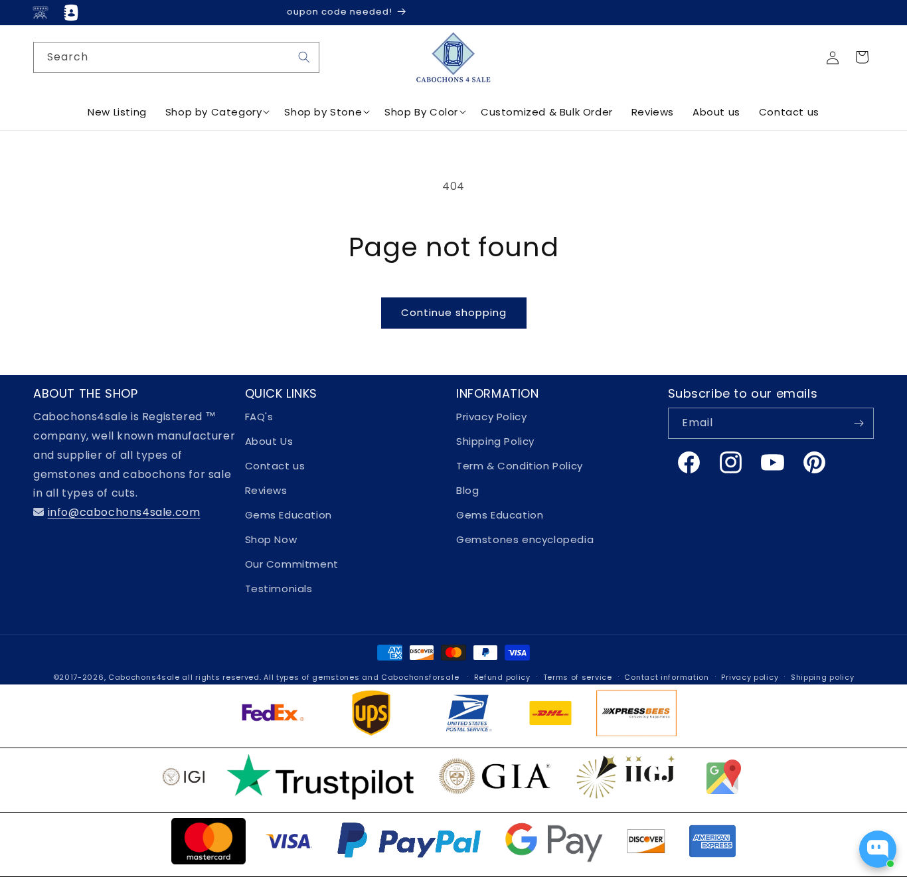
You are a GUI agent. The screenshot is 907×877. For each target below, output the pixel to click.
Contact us (275, 466)
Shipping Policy (495, 441)
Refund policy (502, 677)
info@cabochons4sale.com (124, 512)
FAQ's (259, 417)
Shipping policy (823, 677)
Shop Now (271, 539)
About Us (269, 441)
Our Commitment (292, 564)
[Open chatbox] (877, 849)
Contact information (666, 677)
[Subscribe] (858, 423)
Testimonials (279, 589)
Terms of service (577, 677)
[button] (861, 57)
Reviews (266, 490)
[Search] (304, 57)
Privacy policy (749, 677)
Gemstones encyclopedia (525, 539)
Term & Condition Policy (519, 466)
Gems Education (288, 515)
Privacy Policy (491, 417)
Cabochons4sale (145, 677)
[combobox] (176, 57)
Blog (467, 490)
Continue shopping (454, 312)
